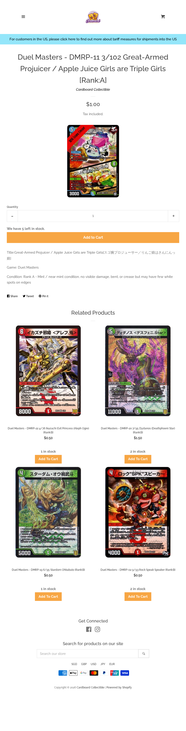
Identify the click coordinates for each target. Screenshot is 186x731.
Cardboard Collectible (93, 89)
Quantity (12, 207)
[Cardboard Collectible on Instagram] (97, 630)
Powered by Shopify (119, 687)
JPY (102, 664)
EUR (112, 664)
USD (93, 664)
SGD (74, 664)
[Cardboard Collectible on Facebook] (89, 630)
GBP (84, 664)
